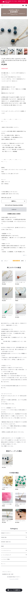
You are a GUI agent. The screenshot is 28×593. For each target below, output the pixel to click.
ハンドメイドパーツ (6, 550)
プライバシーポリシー (6, 571)
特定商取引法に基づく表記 (7, 574)
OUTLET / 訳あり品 (5, 541)
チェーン (3, 563)
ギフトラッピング (6, 197)
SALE (2, 546)
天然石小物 (3, 537)
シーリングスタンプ (6, 555)
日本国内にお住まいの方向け (14, 213)
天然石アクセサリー (6, 533)
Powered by (12, 579)
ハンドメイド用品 (5, 559)
